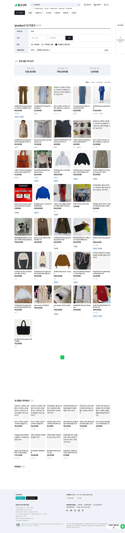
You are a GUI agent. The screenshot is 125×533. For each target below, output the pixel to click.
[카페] (75, 510)
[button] (35, 50)
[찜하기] (30, 102)
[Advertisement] (62, 379)
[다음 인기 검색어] (32, 8)
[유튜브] (71, 510)
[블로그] (79, 510)
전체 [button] (32, 31)
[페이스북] (67, 510)
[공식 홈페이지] (83, 510)
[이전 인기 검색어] (30, 8)
